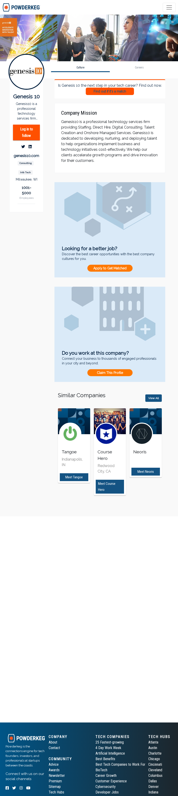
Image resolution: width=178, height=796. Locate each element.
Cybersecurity (105, 786)
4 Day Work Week (108, 748)
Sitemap (55, 786)
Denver (153, 786)
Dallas (152, 781)
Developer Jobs (107, 792)
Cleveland (155, 770)
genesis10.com (26, 156)
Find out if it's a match (110, 91)
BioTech (101, 770)
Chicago (154, 759)
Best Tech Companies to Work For (120, 764)
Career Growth (106, 775)
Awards (54, 770)
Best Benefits (105, 759)
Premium (55, 781)
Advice (54, 764)
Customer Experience (111, 781)
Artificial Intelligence (110, 753)
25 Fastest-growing (109, 742)
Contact (54, 748)
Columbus (155, 775)
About (53, 742)
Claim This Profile (110, 373)
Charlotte (155, 753)
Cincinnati (155, 764)
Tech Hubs (56, 792)
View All (153, 398)
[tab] (21, 7)
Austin (152, 748)
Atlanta (153, 742)
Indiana (153, 792)
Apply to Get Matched (110, 268)
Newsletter (57, 775)
